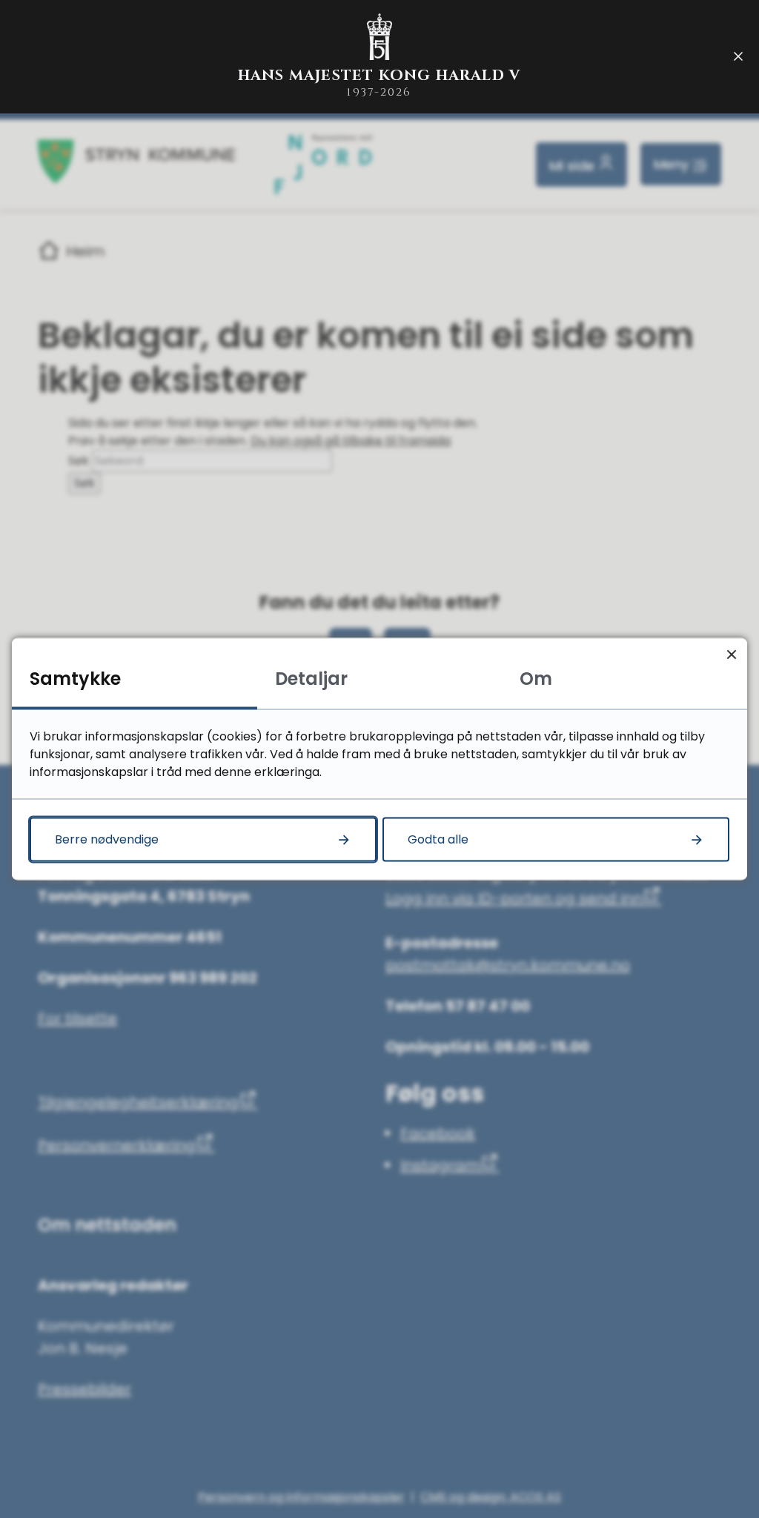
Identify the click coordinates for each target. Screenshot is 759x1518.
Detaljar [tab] (311, 678)
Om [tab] (536, 678)
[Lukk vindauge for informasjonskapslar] (731, 654)
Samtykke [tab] (75, 678)
